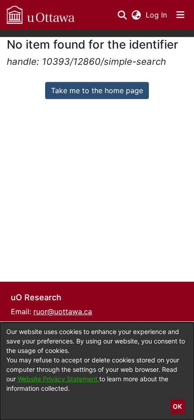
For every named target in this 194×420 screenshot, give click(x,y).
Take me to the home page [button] (97, 90)
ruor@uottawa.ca (62, 311)
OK (177, 406)
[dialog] (97, 371)
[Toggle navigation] (180, 14)
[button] (40, 15)
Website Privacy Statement (58, 379)
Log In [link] (157, 14)
